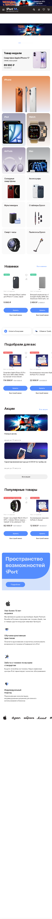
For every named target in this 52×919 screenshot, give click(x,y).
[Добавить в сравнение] (26, 278)
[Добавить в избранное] (26, 275)
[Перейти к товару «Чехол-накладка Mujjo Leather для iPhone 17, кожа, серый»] (16, 282)
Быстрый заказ (16, 315)
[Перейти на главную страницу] (12, 9)
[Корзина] (48, 10)
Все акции (43, 409)
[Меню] (3, 9)
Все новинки (42, 266)
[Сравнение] (38, 10)
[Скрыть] (49, 3)
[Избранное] (43, 10)
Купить (16, 310)
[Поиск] (34, 9)
